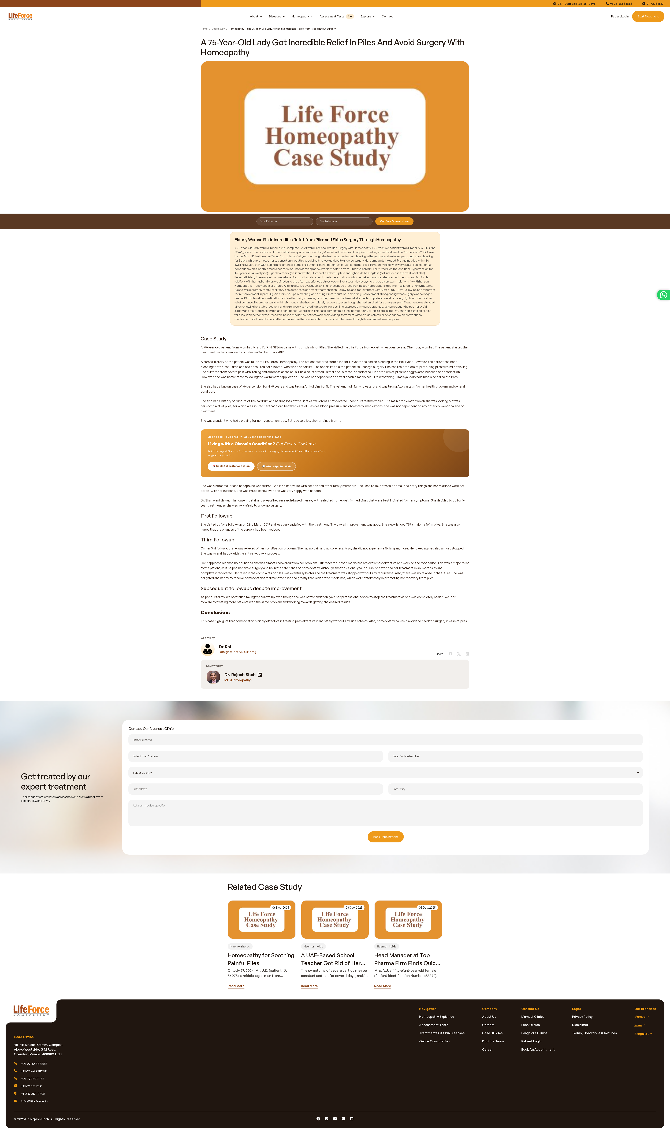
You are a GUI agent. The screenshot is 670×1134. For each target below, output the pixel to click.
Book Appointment (385, 837)
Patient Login (620, 16)
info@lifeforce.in (34, 1101)
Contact (387, 16)
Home (204, 28)
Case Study (218, 28)
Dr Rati (226, 646)
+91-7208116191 (31, 1086)
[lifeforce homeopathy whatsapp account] (663, 295)
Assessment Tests (336, 16)
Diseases (275, 16)
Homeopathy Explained (436, 1016)
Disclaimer (580, 1025)
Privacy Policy (582, 1016)
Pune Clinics (530, 1025)
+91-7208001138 (32, 1079)
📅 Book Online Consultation (231, 465)
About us (489, 1016)
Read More (236, 986)
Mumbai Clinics (533, 1016)
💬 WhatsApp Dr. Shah (276, 466)
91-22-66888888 (621, 3)
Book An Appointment (538, 1049)
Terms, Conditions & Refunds (594, 1033)
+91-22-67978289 (34, 1071)
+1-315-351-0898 (33, 1094)
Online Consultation (434, 1041)
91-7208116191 (655, 3)
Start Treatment (648, 16)
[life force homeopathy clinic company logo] (33, 1013)
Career (487, 1049)
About (254, 16)
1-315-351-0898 (586, 3)
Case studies (492, 1033)
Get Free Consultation (394, 221)
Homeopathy (300, 16)
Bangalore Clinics (534, 1033)
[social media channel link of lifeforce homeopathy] (318, 1119)
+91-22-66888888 (34, 1064)
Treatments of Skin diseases (442, 1033)
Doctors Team (493, 1041)
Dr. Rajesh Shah (240, 674)
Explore (366, 16)
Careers (488, 1025)
